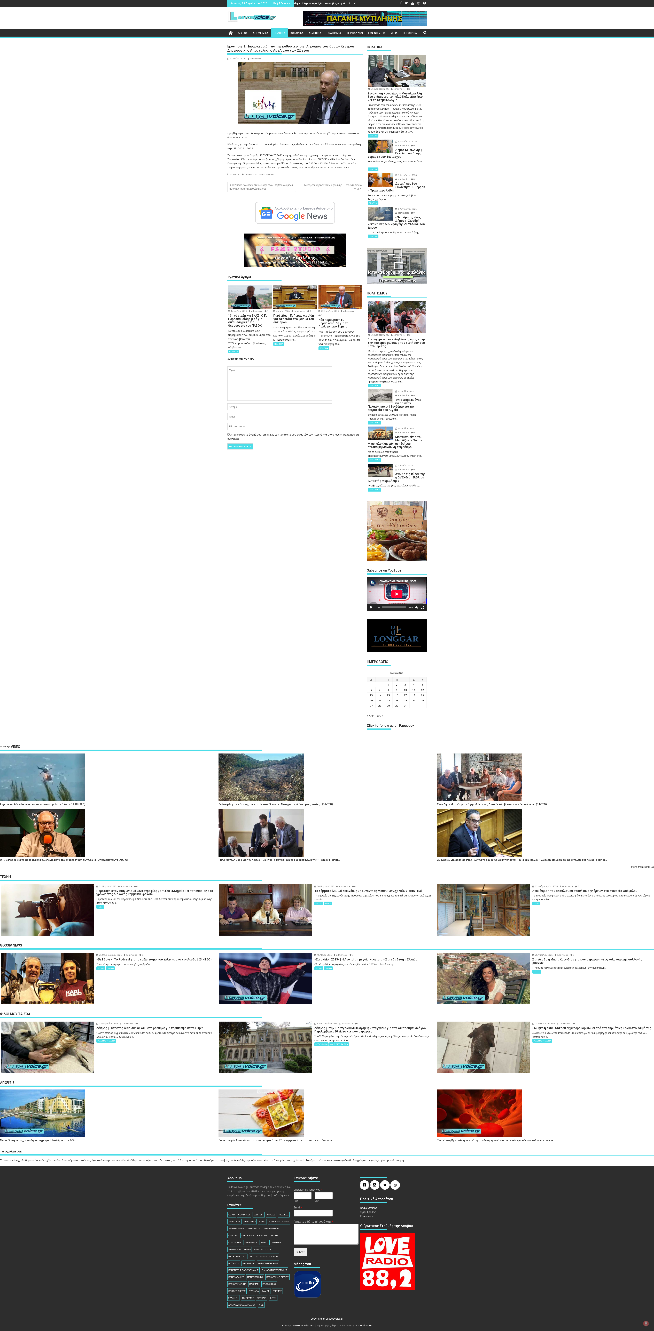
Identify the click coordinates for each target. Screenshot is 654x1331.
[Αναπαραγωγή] (371, 607)
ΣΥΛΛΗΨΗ (233, 1298)
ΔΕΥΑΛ (262, 1221)
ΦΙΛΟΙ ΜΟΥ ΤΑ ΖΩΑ (106, 1040)
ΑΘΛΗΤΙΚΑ (315, 33)
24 (405, 700)
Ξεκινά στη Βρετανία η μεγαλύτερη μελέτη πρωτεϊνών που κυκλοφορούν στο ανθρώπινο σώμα (495, 1140)
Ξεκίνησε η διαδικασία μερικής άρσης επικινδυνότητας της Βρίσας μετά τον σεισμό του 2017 (356, 3)
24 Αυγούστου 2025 (545, 1023)
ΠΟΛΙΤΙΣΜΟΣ (334, 33)
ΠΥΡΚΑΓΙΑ (254, 1291)
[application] (397, 594)
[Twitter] (386, 1185)
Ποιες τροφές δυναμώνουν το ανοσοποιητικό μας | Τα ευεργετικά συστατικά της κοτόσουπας (275, 1140)
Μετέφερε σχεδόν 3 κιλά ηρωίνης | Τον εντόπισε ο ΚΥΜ (333, 186)
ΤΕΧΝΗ (100, 906)
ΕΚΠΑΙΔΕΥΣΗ (254, 1228)
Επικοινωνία (367, 1216)
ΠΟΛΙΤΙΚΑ (279, 33)
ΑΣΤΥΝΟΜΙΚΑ (260, 33)
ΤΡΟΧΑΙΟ (261, 1298)
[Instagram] (375, 1185)
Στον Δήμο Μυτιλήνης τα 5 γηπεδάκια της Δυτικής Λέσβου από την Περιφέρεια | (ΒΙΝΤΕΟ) (492, 804)
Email (298, 1207)
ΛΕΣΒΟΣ (242, 33)
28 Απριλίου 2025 (544, 954)
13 (371, 695)
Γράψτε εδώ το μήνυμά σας (313, 1221)
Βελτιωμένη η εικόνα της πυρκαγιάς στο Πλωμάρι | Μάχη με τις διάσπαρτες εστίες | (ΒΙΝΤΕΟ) (276, 804)
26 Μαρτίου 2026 (325, 886)
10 (405, 690)
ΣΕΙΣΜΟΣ (277, 1291)
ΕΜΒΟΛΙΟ (233, 1235)
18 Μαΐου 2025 (324, 954)
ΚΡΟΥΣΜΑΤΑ (251, 1242)
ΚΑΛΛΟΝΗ (262, 1235)
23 (396, 700)
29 (388, 705)
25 (413, 700)
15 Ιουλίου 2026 (406, 391)
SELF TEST (259, 1214)
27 (371, 705)
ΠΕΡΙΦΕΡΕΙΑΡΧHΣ (237, 1284)
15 (388, 695)
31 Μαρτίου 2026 (107, 886)
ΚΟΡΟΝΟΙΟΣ (234, 1242)
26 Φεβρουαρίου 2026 (110, 954)
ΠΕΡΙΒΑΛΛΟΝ (355, 33)
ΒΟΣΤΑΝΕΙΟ (250, 1221)
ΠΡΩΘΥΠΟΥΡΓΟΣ (237, 1291)
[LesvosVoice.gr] (230, 32)
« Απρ (370, 715)
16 (396, 695)
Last (317, 1200)
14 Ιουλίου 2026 (238, 311)
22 (388, 700)
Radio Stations (368, 1207)
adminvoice (255, 58)
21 (379, 700)
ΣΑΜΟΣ (265, 1291)
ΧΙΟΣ (261, 1304)
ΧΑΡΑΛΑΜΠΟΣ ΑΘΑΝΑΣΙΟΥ (241, 1304)
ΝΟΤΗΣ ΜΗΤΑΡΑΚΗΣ (268, 1263)
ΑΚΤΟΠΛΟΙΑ (234, 1221)
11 (413, 690)
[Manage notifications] (646, 1323)
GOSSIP (100, 968)
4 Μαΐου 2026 (283, 311)
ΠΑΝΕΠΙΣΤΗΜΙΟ (255, 1277)
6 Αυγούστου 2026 (379, 88)
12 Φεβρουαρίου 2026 (546, 886)
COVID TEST (244, 1214)
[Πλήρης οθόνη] (422, 607)
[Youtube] (396, 1185)
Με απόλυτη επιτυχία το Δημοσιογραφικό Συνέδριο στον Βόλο (38, 1140)
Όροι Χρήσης (368, 1212)
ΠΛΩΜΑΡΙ (254, 1284)
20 (371, 700)
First (296, 1200)
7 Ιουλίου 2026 (405, 465)
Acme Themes (363, 1325)
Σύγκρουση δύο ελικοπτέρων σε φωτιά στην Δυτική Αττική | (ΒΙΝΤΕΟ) (42, 804)
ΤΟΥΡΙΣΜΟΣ (248, 1298)
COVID (231, 1214)
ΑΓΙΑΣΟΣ (271, 1214)
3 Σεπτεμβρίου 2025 (327, 1023)
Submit (301, 1252)
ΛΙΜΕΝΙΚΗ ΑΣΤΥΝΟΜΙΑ (239, 1249)
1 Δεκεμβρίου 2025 (108, 1023)
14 (379, 695)
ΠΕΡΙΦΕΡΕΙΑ (410, 33)
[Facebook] (365, 1185)
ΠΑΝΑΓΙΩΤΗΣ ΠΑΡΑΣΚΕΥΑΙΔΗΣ (259, 174)
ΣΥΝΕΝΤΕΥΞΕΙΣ (376, 33)
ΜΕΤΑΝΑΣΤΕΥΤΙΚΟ (237, 1256)
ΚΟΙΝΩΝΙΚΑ (297, 33)
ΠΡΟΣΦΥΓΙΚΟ (269, 1284)
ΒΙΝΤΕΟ (318, 903)
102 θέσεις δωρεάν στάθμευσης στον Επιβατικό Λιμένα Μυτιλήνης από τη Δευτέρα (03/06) (261, 186)
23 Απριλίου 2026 (330, 311)
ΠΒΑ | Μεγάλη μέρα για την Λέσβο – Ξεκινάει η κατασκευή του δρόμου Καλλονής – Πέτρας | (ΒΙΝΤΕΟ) (280, 860)
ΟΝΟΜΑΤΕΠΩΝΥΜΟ (308, 1190)
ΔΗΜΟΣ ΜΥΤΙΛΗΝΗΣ (279, 1221)
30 (396, 705)
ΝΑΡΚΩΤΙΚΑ (248, 1263)
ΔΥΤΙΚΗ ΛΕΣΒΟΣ (236, 1228)
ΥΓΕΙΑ (394, 33)
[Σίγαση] (416, 607)
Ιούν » (379, 715)
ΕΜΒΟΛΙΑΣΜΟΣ (271, 1228)
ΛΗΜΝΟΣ (276, 1242)
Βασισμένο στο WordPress (298, 1325)
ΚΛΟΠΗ (274, 1235)
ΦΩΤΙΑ (273, 1298)
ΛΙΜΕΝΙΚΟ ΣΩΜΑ (262, 1249)
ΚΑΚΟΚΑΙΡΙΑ (248, 1235)
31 (405, 705)
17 (405, 695)
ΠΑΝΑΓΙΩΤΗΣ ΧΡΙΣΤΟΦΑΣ (274, 1270)
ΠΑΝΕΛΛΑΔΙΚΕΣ (236, 1277)
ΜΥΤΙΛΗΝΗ (233, 1263)
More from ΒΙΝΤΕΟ (642, 866)
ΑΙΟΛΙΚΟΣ (284, 1214)
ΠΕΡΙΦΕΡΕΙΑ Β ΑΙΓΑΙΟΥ (277, 1277)
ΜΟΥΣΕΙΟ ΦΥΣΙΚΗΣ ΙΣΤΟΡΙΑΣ (264, 1256)
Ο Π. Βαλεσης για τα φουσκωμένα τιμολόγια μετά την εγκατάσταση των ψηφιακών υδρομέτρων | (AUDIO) (64, 860)
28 (379, 705)
